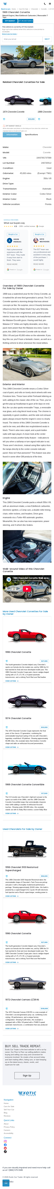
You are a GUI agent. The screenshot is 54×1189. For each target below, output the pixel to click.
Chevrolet (34, 9)
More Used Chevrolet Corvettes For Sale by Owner (25, 612)
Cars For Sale (23, 9)
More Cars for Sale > (9, 34)
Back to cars (5, 9)
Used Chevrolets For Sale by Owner (22, 829)
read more (12, 264)
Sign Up (27, 1075)
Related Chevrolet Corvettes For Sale (24, 82)
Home (14, 9)
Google (19, 270)
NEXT (47, 39)
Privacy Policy (8, 1181)
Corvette (44, 9)
